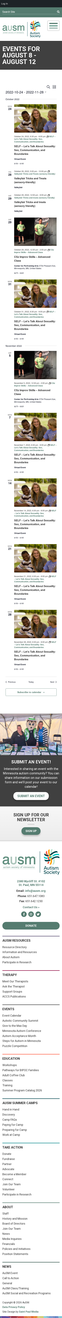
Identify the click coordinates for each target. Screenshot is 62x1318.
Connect (7, 1179)
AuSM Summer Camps (20, 1103)
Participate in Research (16, 962)
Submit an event (31, 796)
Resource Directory (14, 947)
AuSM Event (10, 1273)
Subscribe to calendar (29, 692)
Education (11, 1059)
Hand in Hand (10, 1109)
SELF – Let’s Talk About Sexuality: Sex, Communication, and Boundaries (35, 150)
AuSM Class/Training (15, 1288)
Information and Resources (19, 952)
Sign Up (31, 831)
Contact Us (31, 907)
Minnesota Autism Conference (21, 1031)
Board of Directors (13, 1223)
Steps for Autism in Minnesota (21, 1041)
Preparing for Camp (14, 1129)
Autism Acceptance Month (19, 1036)
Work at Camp (11, 1134)
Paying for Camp (12, 1124)
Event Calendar (11, 1015)
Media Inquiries (12, 1238)
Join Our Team (11, 1184)
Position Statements (15, 1254)
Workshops (9, 1065)
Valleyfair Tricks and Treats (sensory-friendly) (30, 180)
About (7, 1207)
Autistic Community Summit (20, 1020)
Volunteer (8, 1189)
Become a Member (14, 1174)
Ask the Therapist (13, 986)
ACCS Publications (14, 996)
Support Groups (12, 991)
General (7, 1283)
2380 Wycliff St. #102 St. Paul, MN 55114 (31, 883)
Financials (8, 1244)
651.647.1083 (36, 896)
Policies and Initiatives (16, 1249)
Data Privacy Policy (13, 1307)
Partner (7, 1164)
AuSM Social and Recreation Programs (26, 1293)
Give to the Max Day (14, 1025)
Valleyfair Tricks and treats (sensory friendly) (30, 204)
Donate (31, 925)
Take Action (12, 1147)
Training (7, 1085)
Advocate (8, 1169)
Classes (7, 1080)
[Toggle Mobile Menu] (53, 26)
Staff (5, 1213)
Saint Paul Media (28, 1311)
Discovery (8, 1114)
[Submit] (52, 12)
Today (31, 682)
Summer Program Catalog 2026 (22, 1090)
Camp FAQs (9, 1119)
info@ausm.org (35, 890)
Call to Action (10, 1278)
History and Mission (15, 1218)
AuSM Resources (16, 940)
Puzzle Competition (14, 1046)
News (6, 1233)
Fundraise (8, 1159)
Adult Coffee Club (13, 1075)
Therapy (9, 975)
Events (8, 1009)
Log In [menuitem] (4, 3)
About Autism (11, 957)
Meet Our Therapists (15, 981)
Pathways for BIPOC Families (20, 1070)
